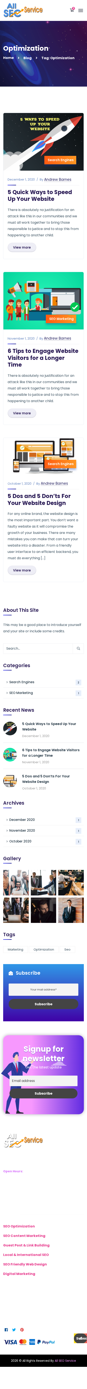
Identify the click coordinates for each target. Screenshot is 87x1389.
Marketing (15, 949)
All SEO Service (65, 1361)
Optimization (44, 949)
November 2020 (44, 830)
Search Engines (61, 160)
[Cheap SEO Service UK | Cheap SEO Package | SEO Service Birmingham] (23, 10)
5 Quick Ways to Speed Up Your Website (40, 195)
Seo (67, 949)
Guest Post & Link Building (26, 1245)
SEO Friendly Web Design (25, 1264)
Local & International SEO (26, 1254)
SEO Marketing (61, 319)
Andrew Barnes (57, 179)
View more (22, 247)
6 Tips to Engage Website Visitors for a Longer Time (43, 358)
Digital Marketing (19, 1273)
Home (8, 57)
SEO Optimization (19, 1226)
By (41, 179)
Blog (27, 58)
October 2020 (44, 841)
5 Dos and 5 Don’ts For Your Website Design (39, 499)
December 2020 (44, 820)
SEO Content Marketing (24, 1235)
